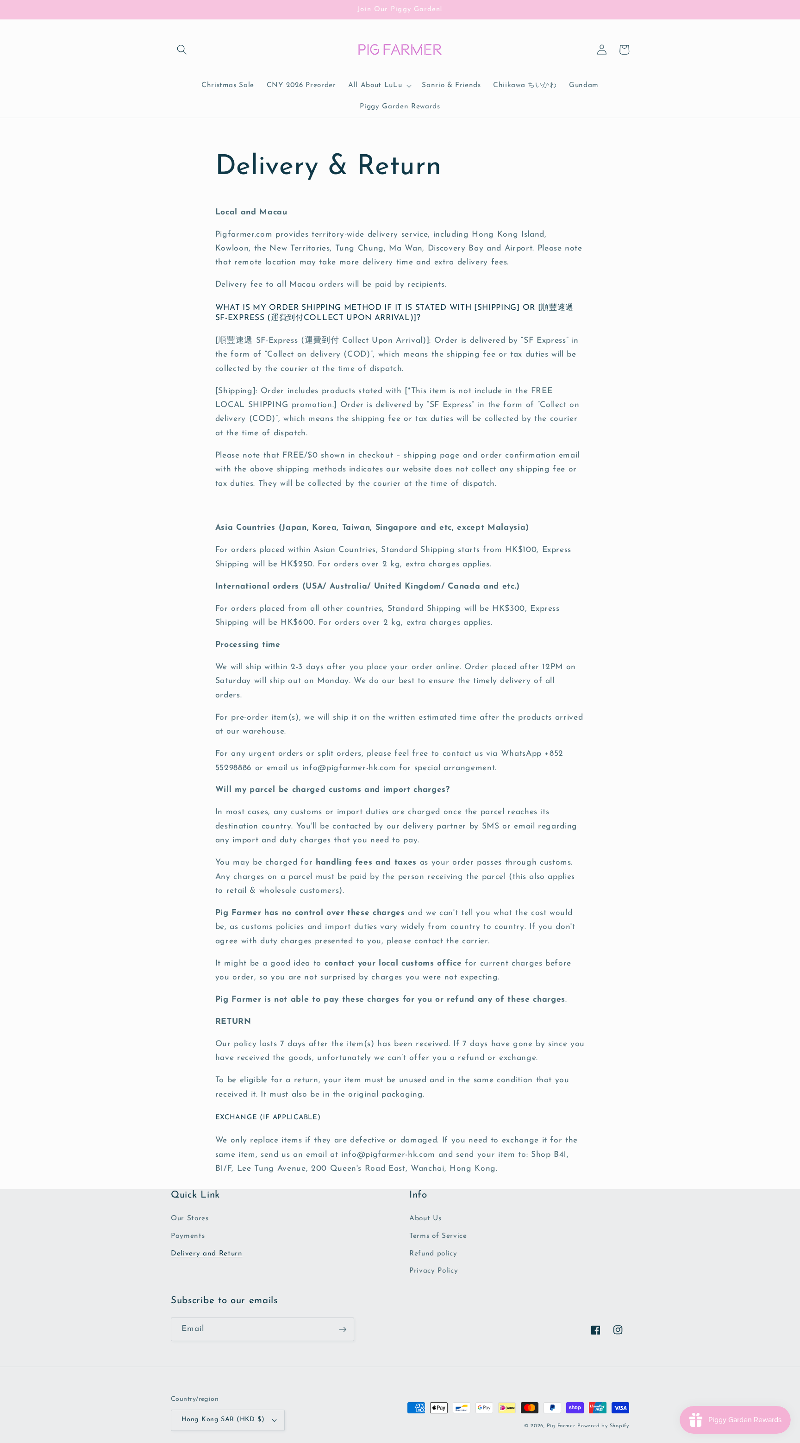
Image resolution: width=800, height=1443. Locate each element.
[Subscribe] (342, 1330)
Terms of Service (438, 1236)
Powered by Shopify (603, 1426)
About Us (425, 1218)
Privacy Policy (433, 1270)
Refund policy (433, 1253)
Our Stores (190, 1218)
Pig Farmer (561, 1426)
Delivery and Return (207, 1253)
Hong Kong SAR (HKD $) (222, 1419)
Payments (188, 1236)
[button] (182, 49)
